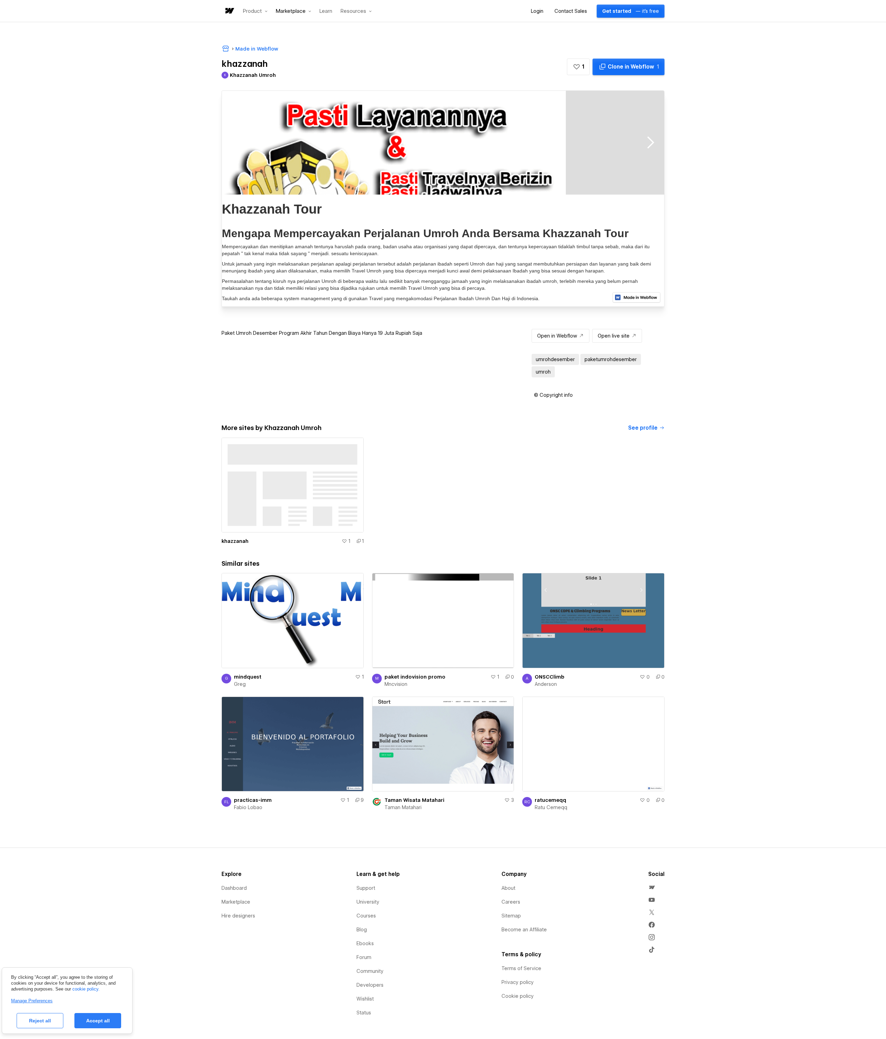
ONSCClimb (549, 677)
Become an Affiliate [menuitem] (524, 929)
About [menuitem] (508, 888)
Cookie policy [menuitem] (517, 996)
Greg (240, 684)
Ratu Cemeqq (551, 807)
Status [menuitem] (363, 1012)
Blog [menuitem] (361, 929)
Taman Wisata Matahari (414, 800)
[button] (255, 11)
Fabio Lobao (248, 807)
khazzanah (235, 541)
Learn (325, 11)
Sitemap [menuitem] (511, 916)
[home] (229, 11)
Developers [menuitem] (369, 985)
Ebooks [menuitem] (365, 943)
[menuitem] (651, 887)
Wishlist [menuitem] (365, 999)
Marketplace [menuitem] (236, 902)
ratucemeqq (550, 800)
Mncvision (396, 684)
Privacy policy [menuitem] (517, 982)
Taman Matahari (403, 807)
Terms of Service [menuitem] (521, 968)
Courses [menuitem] (366, 916)
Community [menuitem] (369, 971)
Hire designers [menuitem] (238, 916)
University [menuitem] (367, 902)
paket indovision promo (415, 677)
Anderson (546, 684)
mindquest (247, 677)
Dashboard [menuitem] (234, 888)
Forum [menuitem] (363, 957)
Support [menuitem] (365, 888)
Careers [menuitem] (510, 902)
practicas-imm (253, 800)
